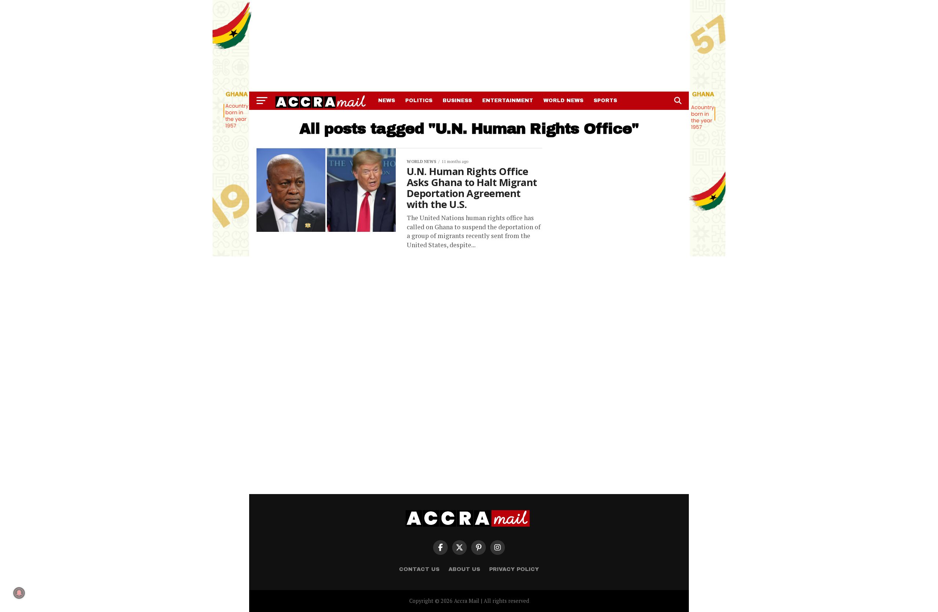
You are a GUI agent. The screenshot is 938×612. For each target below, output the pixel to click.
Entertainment (507, 100)
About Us (464, 569)
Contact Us (419, 569)
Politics (418, 100)
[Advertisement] (469, 46)
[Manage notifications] (19, 593)
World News (563, 100)
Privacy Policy (514, 569)
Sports (605, 100)
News (386, 100)
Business (457, 100)
